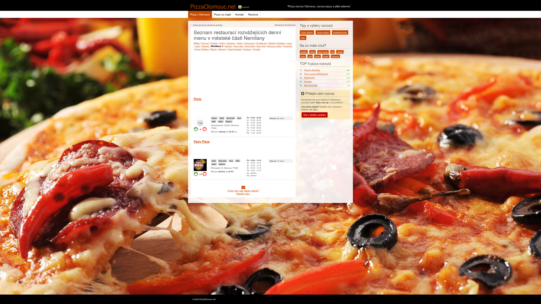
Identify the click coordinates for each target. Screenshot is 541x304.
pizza (239, 118)
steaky (220, 121)
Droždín (214, 43)
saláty (214, 121)
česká (222, 118)
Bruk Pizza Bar (310, 85)
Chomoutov (249, 43)
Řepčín (213, 49)
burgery (214, 118)
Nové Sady (250, 46)
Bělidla (197, 43)
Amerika (308, 81)
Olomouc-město (274, 46)
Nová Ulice (238, 46)
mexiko (340, 52)
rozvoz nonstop (323, 32)
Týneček (256, 49)
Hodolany (231, 43)
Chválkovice (261, 43)
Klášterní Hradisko (277, 43)
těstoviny (229, 121)
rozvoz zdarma (307, 32)
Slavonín (222, 49)
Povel (197, 49)
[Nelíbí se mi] (204, 129)
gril (332, 52)
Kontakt (239, 14)
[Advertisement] (243, 71)
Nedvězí (206, 46)
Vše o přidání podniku (314, 115)
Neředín (228, 46)
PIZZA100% (309, 77)
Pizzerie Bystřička (312, 70)
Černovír (205, 43)
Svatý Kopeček (235, 49)
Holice (239, 43)
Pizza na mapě (222, 14)
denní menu (231, 118)
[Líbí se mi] (196, 129)
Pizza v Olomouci (200, 14)
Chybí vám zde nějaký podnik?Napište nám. (243, 192)
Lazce (289, 43)
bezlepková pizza (340, 32)
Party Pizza (202, 141)
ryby (310, 56)
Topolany (247, 49)
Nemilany (216, 46)
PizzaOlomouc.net (213, 6)
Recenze (253, 14)
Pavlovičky (287, 46)
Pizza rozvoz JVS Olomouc (316, 73)
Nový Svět (261, 46)
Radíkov (205, 49)
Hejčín (222, 43)
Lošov (197, 46)
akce (303, 38)
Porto (197, 99)
